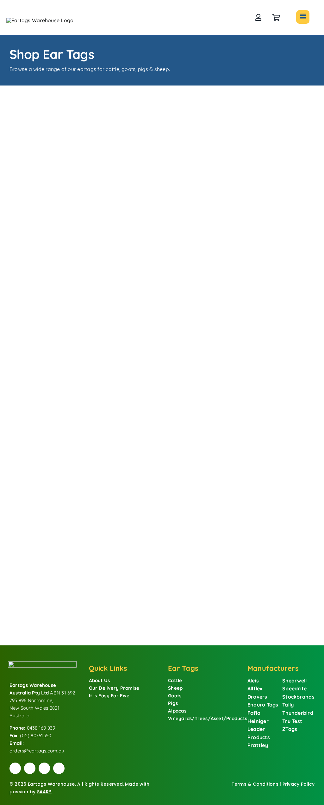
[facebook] (15, 768)
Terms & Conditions (255, 784)
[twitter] (29, 768)
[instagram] (44, 768)
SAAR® (44, 792)
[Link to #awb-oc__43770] (302, 16)
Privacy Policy (299, 784)
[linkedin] (59, 768)
